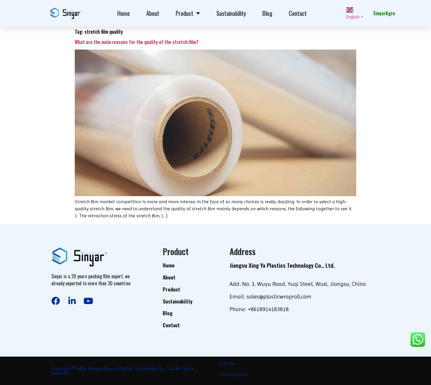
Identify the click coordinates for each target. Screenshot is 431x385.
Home (123, 13)
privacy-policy (233, 374)
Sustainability (231, 13)
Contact (298, 13)
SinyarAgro (384, 13)
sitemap (226, 363)
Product (184, 13)
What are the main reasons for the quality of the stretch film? (136, 41)
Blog (267, 13)
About (152, 13)
